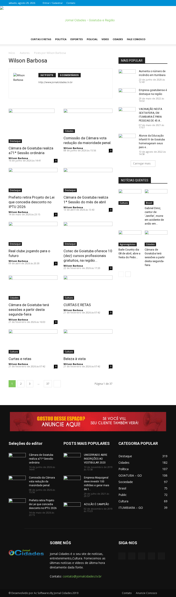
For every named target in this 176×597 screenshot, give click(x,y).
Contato (70, 3)
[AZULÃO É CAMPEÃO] (72, 508)
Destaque (15, 141)
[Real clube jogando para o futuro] (33, 234)
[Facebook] (136, 3)
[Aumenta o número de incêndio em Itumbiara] (127, 75)
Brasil (149, 202)
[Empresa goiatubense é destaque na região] (127, 94)
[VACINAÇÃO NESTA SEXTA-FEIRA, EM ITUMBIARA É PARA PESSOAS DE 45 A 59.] (127, 113)
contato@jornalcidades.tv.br (82, 576)
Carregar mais (141, 163)
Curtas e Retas (41, 39)
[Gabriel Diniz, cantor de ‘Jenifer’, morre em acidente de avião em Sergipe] (156, 197)
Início (12, 53)
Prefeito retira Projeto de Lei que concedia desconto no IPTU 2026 (32, 202)
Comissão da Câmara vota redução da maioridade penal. (42, 481)
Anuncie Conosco (146, 593)
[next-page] (57, 383)
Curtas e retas (20, 359)
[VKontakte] (157, 3)
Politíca (61, 39)
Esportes (76, 39)
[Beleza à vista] (88, 341)
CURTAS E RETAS (77, 305)
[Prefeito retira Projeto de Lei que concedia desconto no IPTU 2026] (33, 180)
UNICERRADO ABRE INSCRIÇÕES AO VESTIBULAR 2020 (95, 458)
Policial (92, 39)
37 (47, 384)
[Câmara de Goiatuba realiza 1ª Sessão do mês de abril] (88, 180)
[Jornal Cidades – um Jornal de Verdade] (88, 20)
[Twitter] (143, 3)
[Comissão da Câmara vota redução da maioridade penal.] (88, 121)
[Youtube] (164, 3)
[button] (162, 39)
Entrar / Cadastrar (53, 3)
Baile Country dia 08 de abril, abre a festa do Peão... (129, 253)
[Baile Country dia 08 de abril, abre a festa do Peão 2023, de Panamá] (129, 238)
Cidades (118, 39)
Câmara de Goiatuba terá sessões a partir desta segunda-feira (29, 309)
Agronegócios (127, 244)
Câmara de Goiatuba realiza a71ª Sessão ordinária (41, 458)
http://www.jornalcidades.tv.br (55, 82)
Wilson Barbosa (18, 158)
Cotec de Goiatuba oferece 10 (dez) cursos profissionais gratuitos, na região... (88, 256)
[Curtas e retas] (33, 341)
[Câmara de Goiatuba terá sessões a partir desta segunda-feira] (33, 287)
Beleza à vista (75, 359)
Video (105, 39)
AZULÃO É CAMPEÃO (96, 504)
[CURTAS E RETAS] (88, 287)
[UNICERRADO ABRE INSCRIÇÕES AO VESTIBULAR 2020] (72, 459)
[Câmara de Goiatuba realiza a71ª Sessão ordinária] (33, 126)
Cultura (69, 297)
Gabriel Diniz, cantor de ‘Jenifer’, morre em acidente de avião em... (154, 216)
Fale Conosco (136, 39)
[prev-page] (121, 274)
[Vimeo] (150, 3)
